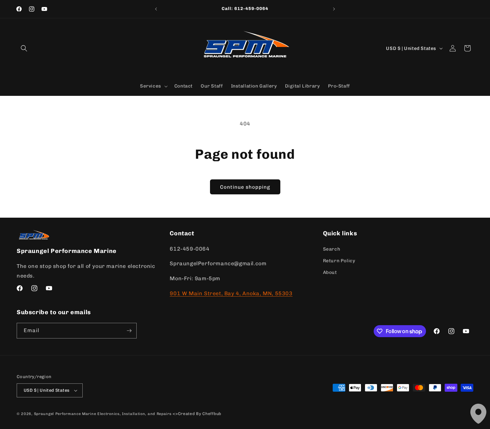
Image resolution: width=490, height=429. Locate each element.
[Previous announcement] (156, 9)
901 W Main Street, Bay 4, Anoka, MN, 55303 (231, 293)
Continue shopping (245, 187)
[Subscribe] (129, 330)
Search (331, 249)
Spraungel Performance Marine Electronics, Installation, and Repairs (103, 414)
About (330, 272)
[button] (24, 48)
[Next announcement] (334, 9)
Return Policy (339, 261)
